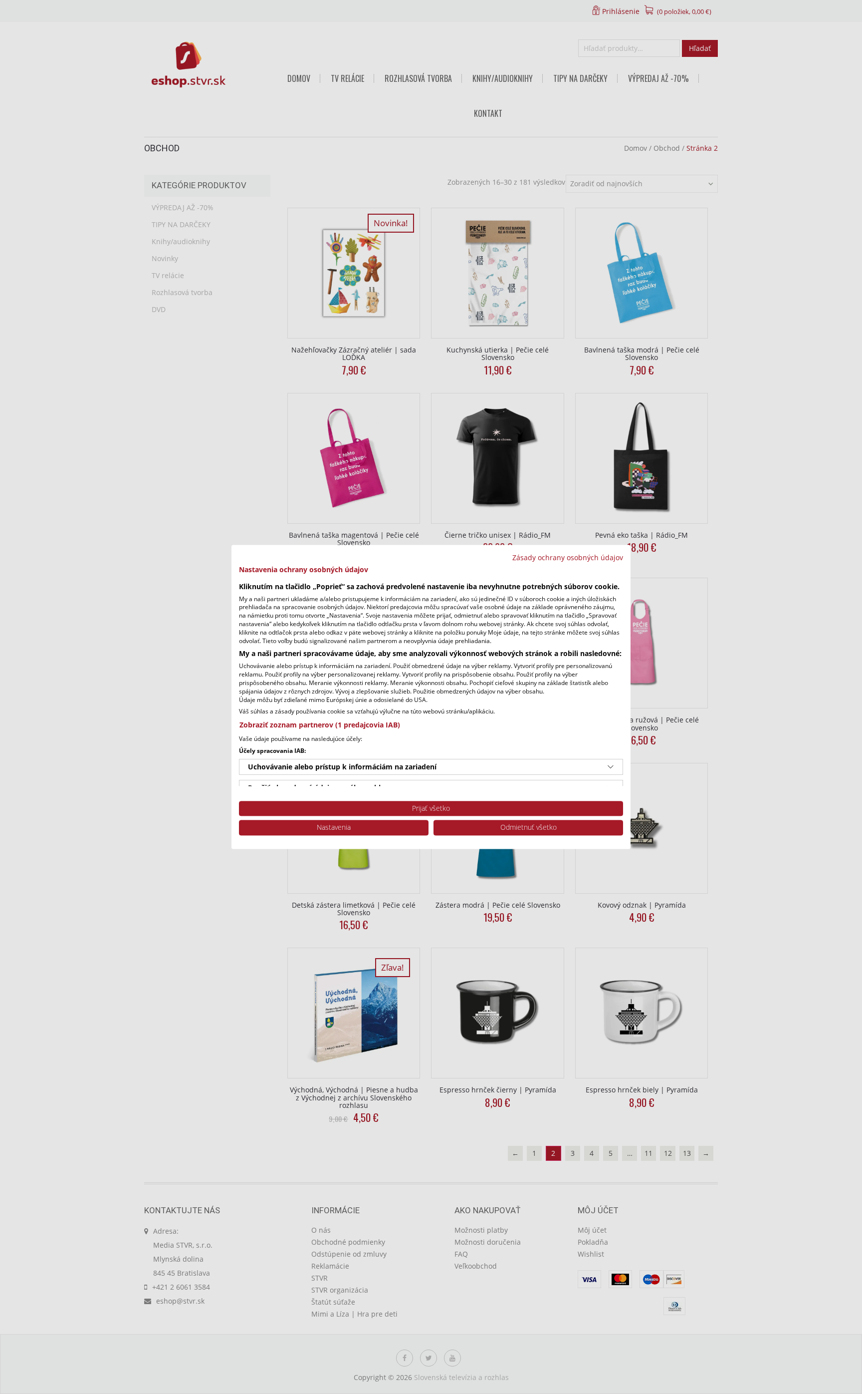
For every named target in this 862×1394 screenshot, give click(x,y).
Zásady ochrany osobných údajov (567, 557)
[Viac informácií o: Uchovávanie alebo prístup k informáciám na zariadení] (611, 767)
